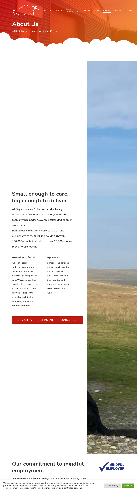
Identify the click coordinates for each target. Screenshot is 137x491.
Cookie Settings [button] (112, 485)
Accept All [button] (127, 485)
